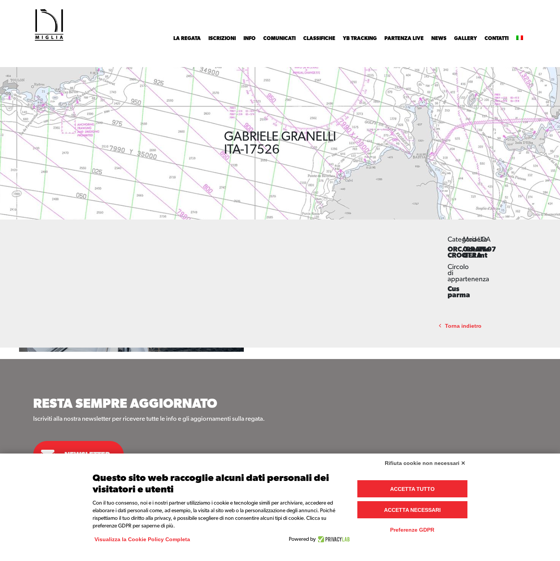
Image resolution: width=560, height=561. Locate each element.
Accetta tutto (412, 489)
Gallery (465, 38)
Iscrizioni (222, 38)
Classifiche (319, 38)
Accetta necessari (412, 510)
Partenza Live (404, 38)
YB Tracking (360, 38)
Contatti (497, 38)
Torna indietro (463, 326)
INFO (249, 38)
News (438, 38)
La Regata (187, 38)
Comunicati (279, 38)
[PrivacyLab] (333, 539)
